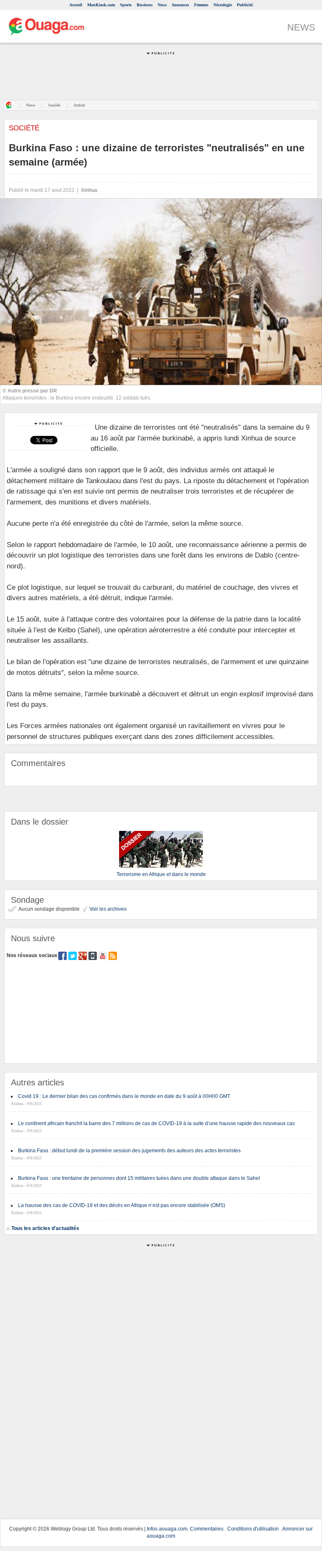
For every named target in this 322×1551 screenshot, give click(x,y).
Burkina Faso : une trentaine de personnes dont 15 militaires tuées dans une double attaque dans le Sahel (139, 1178)
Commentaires (206, 1529)
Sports (126, 5)
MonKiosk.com (101, 5)
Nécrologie (222, 5)
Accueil (75, 5)
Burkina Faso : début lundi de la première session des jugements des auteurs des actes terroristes (129, 1151)
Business (145, 5)
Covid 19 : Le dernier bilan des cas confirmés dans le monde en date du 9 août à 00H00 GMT (124, 1096)
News (162, 5)
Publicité (245, 5)
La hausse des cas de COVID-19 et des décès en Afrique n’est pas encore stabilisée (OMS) (121, 1205)
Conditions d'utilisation (253, 1529)
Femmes (201, 5)
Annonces (180, 5)
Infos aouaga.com (167, 1529)
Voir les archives (107, 909)
